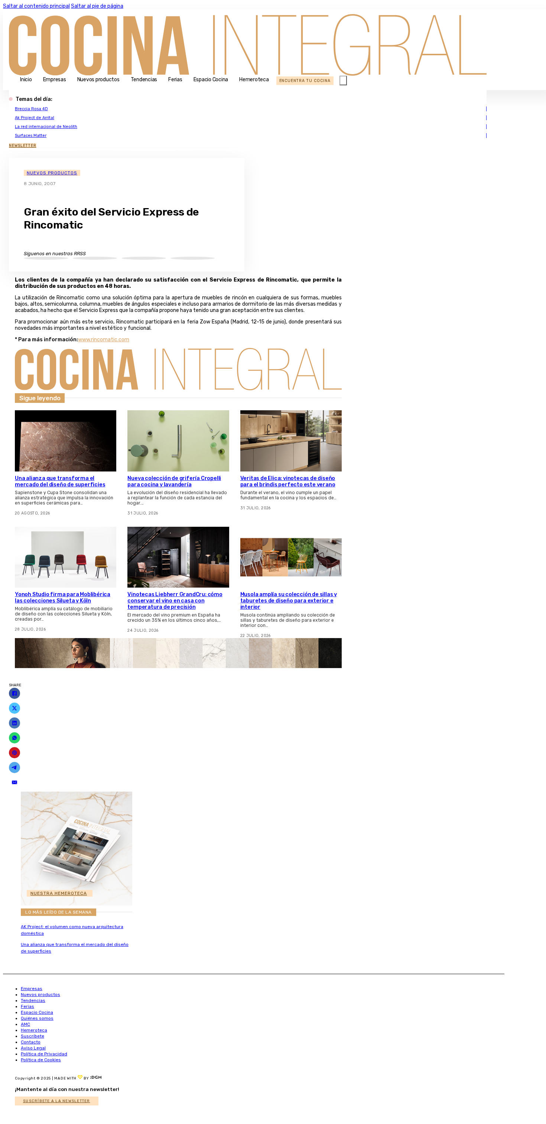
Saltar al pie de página (97, 6)
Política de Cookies (41, 1059)
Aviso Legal (33, 1048)
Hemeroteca (254, 79)
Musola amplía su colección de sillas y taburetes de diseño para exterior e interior (288, 600)
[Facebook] (14, 693)
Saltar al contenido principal (36, 6)
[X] (14, 708)
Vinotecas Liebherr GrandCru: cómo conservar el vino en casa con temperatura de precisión (174, 600)
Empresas (54, 79)
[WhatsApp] (14, 737)
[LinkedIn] (14, 723)
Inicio (26, 79)
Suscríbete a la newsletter (56, 1101)
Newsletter (22, 145)
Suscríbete (32, 1036)
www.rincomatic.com (103, 339)
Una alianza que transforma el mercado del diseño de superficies (60, 481)
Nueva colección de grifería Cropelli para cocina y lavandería (174, 481)
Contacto (30, 1042)
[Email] (14, 782)
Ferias (175, 79)
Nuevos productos (98, 79)
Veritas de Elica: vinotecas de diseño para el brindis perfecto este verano (287, 481)
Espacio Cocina (211, 79)
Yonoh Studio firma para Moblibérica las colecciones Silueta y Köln (62, 597)
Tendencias (144, 79)
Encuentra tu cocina (305, 80)
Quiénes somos (37, 1018)
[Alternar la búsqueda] (343, 80)
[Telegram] (14, 767)
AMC (25, 1024)
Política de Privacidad (44, 1053)
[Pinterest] (14, 752)
